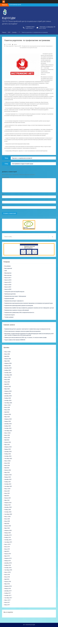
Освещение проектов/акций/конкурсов (14, 291)
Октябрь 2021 (7, 484)
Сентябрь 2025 (8, 375)
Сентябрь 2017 (8, 597)
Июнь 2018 (7, 577)
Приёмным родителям (10, 294)
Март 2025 (7, 388)
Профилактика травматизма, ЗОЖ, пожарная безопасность (19, 312)
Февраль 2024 (8, 419)
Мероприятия (7, 273)
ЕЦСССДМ (8, 18)
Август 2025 (7, 377)
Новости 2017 (7, 277)
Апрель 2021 (7, 498)
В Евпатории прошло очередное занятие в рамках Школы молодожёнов (22, 331)
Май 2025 (6, 384)
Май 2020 (6, 523)
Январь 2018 (7, 588)
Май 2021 (6, 495)
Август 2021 (7, 488)
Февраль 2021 (8, 502)
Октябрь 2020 (7, 512)
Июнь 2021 (7, 493)
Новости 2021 (7, 287)
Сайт (3, 205)
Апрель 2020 (7, 525)
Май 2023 (6, 440)
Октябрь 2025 (7, 372)
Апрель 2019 (7, 553)
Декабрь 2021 (8, 479)
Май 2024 (6, 412)
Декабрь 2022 (8, 451)
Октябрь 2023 (7, 428)
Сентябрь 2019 (8, 542)
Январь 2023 (7, 449)
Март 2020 (7, 528)
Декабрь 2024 (8, 395)
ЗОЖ (5, 270)
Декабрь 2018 (8, 563)
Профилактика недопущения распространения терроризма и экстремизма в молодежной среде (28, 303)
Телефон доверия (8, 317)
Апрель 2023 (7, 442)
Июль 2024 (7, 407)
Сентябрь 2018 (8, 570)
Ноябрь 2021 (7, 481)
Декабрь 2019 (8, 535)
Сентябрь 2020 (8, 514)
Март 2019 (7, 556)
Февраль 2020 (8, 530)
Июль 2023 (7, 435)
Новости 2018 (7, 280)
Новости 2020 (17, 46)
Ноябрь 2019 (7, 537)
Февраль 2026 (8, 363)
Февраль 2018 (8, 586)
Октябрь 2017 (7, 595)
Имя (3, 194)
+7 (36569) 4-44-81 (30, 26)
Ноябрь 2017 (7, 593)
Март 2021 (7, 500)
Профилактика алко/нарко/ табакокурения (15, 296)
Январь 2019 (7, 560)
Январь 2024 (7, 421)
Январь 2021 (7, 505)
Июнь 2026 (7, 354)
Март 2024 (7, 416)
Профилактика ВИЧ (9, 298)
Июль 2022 (7, 463)
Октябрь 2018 (7, 567)
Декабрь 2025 (8, 368)
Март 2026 (7, 361)
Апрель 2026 (7, 358)
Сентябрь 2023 (8, 430)
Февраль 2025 (8, 391)
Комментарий (5, 177)
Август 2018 (7, 572)
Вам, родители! (10, 46)
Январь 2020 (7, 532)
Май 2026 (6, 356)
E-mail (4, 200)
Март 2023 (7, 444)
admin (15, 44)
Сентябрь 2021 (8, 486)
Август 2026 (7, 351)
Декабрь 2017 (8, 590)
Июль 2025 (7, 379)
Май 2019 (6, 551)
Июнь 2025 (7, 382)
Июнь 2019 (7, 549)
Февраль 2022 (8, 474)
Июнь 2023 (7, 437)
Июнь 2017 (7, 604)
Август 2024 (7, 405)
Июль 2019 (7, 546)
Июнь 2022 (7, 465)
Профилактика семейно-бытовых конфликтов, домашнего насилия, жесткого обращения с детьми (29, 307)
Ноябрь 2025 (7, 370)
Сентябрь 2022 (8, 458)
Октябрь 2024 (7, 400)
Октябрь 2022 (7, 456)
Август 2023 (7, 433)
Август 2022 (7, 460)
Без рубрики (7, 266)
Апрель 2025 (7, 386)
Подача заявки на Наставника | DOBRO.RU (14, 339)
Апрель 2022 (7, 470)
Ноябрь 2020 (7, 509)
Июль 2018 (7, 574)
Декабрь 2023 (8, 423)
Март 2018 (7, 583)
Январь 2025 (7, 393)
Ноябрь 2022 (7, 453)
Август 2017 (7, 600)
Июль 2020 (7, 518)
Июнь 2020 (7, 521)
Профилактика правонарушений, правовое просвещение (18, 305)
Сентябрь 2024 (8, 402)
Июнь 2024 (7, 409)
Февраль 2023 (8, 447)
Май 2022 (6, 467)
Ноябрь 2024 (7, 398)
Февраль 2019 (8, 558)
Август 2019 (7, 544)
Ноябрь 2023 (7, 426)
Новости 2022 (7, 289)
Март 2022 (7, 472)
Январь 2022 (7, 477)
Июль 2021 (7, 491)
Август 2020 (7, 516)
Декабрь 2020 (8, 507)
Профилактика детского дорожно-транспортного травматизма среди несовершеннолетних (27, 329)
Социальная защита (9, 314)
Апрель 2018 (7, 581)
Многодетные (7, 275)
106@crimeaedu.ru (29, 28)
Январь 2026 (7, 365)
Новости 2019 (7, 282)
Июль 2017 (7, 602)
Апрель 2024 (7, 414)
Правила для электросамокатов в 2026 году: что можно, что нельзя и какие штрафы (25, 337)
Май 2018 (6, 579)
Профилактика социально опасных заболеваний (16, 310)
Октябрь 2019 (7, 539)
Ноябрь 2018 (7, 565)
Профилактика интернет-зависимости (13, 300)
